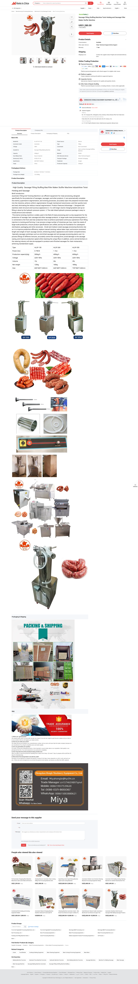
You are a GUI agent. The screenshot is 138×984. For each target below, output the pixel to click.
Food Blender (22, 952)
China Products (37, 972)
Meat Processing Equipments (76, 933)
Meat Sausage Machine (18, 964)
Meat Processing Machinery (59, 11)
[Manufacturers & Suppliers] (20, 3)
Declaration (85, 977)
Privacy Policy (93, 977)
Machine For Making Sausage (106, 960)
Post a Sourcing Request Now (56, 845)
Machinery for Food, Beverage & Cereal (43, 11)
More (13, 967)
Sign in (124, 4)
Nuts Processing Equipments (47, 933)
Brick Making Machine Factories (75, 960)
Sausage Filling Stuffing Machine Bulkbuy (59, 964)
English (31, 974)
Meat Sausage (120, 960)
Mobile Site (103, 972)
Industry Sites (79, 972)
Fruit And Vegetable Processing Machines (50, 930)
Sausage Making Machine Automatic (37, 964)
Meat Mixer (87, 952)
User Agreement (78, 977)
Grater (14, 952)
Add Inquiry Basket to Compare (43, 67)
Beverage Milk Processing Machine (106, 930)
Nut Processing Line (16, 933)
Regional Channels (88, 972)
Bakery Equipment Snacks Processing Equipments (81, 935)
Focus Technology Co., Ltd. (58, 977)
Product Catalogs (34, 926)
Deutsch (66, 974)
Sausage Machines (90, 960)
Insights (109, 972)
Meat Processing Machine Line (105, 933)
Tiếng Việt (105, 974)
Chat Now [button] (116, 33)
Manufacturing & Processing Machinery (24, 11)
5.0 (107, 133)
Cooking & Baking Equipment (36, 952)
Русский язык (55, 974)
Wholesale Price (71, 972)
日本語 (86, 974)
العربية (77, 974)
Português (42, 974)
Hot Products (30, 972)
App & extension (107, 8)
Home (13, 11)
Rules (125, 8)
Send (23, 845)
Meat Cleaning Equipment (53, 952)
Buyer (89, 8)
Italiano (61, 974)
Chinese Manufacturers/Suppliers (50, 972)
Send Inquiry (90, 33)
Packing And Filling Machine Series (20, 935)
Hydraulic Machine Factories (57, 960)
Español (36, 974)
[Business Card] (124, 137)
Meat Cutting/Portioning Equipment (72, 952)
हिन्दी (90, 974)
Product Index (97, 972)
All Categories (17, 8)
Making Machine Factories (19, 960)
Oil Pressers (101, 935)
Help (98, 8)
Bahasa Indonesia (113, 974)
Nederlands (72, 974)
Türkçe (100, 974)
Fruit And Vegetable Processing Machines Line (23, 930)
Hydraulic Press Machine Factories (37, 960)
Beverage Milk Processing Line (76, 930)
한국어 (81, 974)
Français (48, 974)
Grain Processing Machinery (47, 935)
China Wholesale (62, 972)
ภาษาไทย (95, 974)
